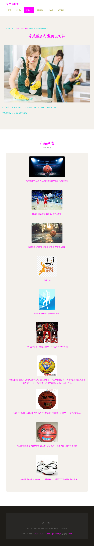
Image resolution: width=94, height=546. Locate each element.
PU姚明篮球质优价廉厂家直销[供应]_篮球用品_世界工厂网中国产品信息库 (47, 446)
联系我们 (40, 10)
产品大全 (29, 10)
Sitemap (70, 534)
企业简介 (19, 10)
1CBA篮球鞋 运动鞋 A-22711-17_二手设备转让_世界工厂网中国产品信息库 (47, 479)
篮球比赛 (47, 280)
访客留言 (61, 10)
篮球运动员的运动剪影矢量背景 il (47, 313)
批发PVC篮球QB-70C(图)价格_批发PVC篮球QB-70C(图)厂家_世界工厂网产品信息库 (47, 413)
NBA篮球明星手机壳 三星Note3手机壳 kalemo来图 (47, 347)
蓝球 (53, 534)
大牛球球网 (58, 534)
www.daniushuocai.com (42, 534)
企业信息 (50, 10)
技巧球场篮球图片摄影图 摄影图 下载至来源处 (47, 247)
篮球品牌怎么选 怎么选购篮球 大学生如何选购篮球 (47, 181)
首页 (9, 10)
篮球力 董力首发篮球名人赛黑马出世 (47, 214)
